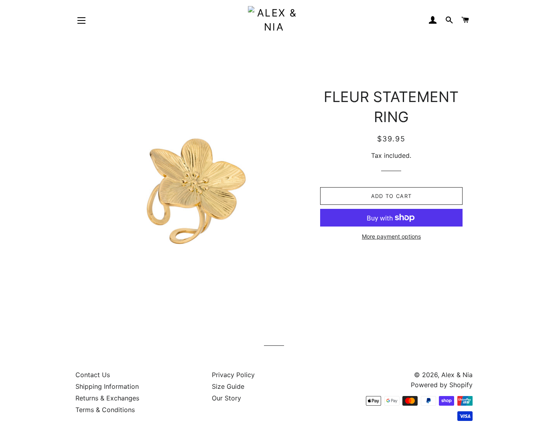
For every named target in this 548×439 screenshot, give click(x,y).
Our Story (226, 398)
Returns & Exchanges (107, 398)
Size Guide (228, 386)
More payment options (391, 236)
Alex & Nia (457, 375)
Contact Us (92, 375)
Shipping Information (107, 386)
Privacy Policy (233, 375)
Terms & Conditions (105, 410)
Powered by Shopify (442, 385)
